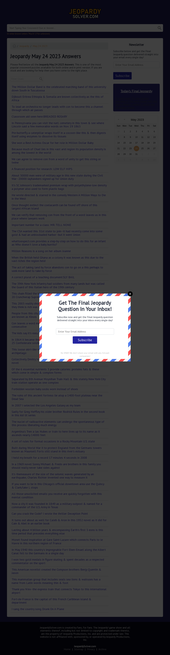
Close (130, 293)
